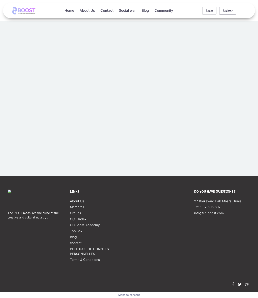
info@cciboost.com (209, 213)
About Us (87, 10)
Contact (106, 10)
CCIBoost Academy (85, 225)
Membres (77, 207)
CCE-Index (78, 219)
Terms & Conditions (85, 260)
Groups (75, 213)
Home (69, 10)
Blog (145, 10)
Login (209, 10)
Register (228, 10)
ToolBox (76, 231)
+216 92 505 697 (207, 207)
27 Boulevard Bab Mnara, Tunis (217, 201)
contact (76, 243)
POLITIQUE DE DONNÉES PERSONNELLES (89, 251)
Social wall (127, 10)
